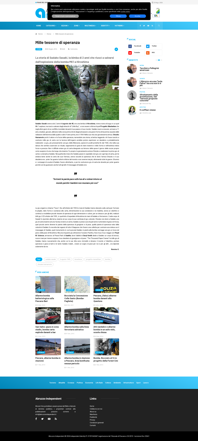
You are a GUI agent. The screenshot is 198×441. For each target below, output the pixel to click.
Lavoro (146, 383)
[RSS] (152, 26)
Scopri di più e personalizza (65, 16)
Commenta (73, 49)
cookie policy (125, 11)
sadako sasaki (51, 259)
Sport (138, 383)
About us (93, 412)
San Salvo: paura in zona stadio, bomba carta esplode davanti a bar (47, 330)
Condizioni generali (97, 423)
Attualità (99, 352)
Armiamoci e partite (149, 94)
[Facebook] (140, 26)
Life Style (143, 78)
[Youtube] (148, 26)
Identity (104, 26)
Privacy (92, 420)
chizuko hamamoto (45, 264)
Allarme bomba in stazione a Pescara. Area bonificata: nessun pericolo (77, 361)
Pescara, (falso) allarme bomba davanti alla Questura (105, 298)
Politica (142, 91)
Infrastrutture (128, 383)
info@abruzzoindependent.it (45, 414)
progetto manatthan (93, 259)
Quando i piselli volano (150, 81)
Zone (76, 26)
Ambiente (70, 290)
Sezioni (64, 26)
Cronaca (41, 290)
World (63, 49)
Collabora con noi (96, 409)
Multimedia (90, 26)
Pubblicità (93, 417)
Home (38, 26)
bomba (107, 259)
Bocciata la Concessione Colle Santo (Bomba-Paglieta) (76, 298)
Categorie (50, 26)
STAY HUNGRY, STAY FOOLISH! (150, 69)
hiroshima (78, 259)
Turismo (52, 383)
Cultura (142, 65)
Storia (49, 34)
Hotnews (119, 26)
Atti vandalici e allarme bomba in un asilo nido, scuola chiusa (104, 330)
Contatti (93, 425)
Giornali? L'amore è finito (149, 109)
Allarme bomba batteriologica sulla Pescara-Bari (44, 298)
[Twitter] (144, 26)
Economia (89, 383)
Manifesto (93, 414)
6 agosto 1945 (65, 259)
